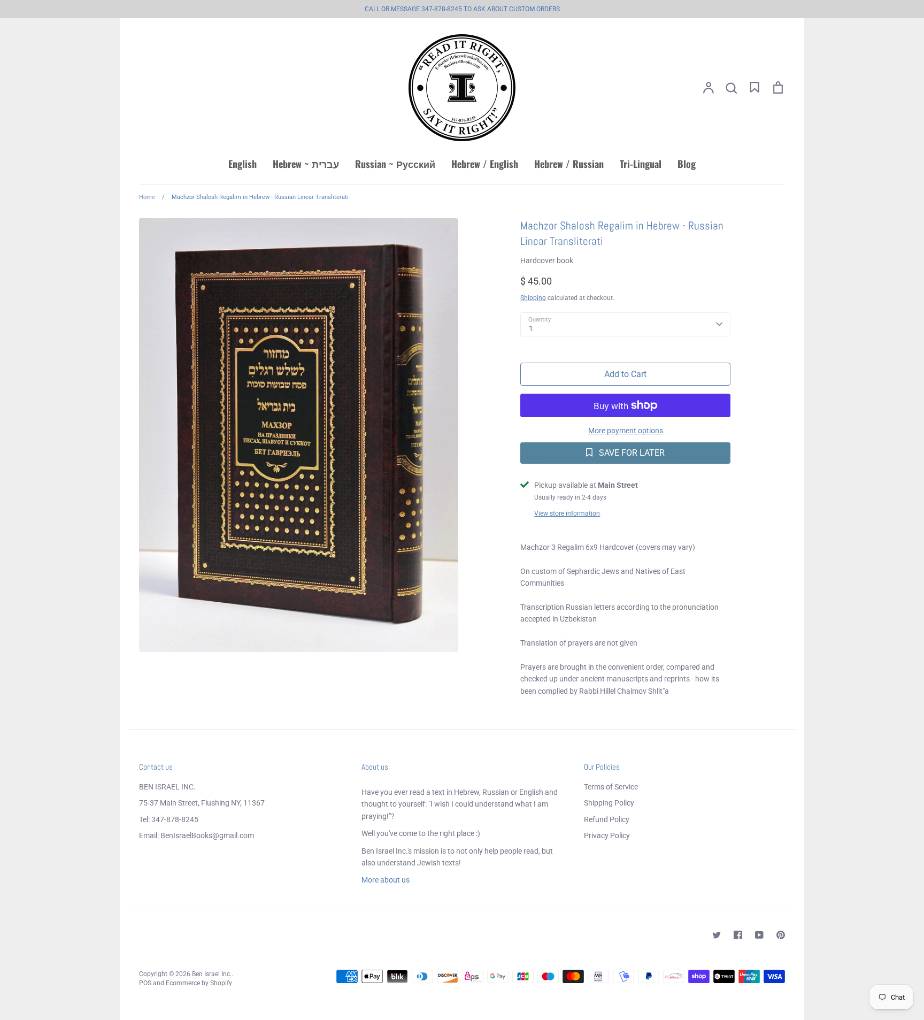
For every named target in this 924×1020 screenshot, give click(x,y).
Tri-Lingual (640, 164)
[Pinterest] (780, 935)
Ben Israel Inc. (212, 974)
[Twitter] (716, 935)
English (242, 164)
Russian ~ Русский (395, 164)
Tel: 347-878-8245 (168, 819)
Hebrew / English (484, 164)
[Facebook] (738, 935)
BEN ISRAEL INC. (167, 787)
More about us (385, 880)
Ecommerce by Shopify (199, 983)
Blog (686, 164)
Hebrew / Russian (569, 164)
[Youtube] (759, 935)
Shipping (533, 298)
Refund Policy (606, 819)
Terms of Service (611, 787)
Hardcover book (546, 260)
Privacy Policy (607, 835)
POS (145, 983)
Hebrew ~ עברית (306, 164)
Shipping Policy (609, 803)
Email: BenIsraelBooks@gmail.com (196, 835)
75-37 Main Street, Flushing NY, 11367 (202, 803)
